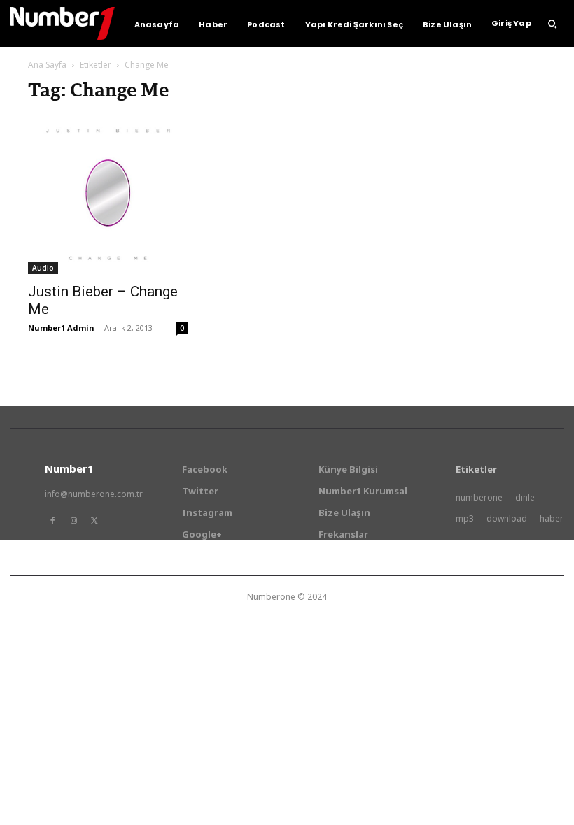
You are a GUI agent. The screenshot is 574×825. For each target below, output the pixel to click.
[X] (94, 521)
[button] (552, 24)
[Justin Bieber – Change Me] (108, 194)
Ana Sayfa (47, 65)
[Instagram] (73, 521)
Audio (43, 268)
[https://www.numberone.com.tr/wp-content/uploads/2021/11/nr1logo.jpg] (62, 23)
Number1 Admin (61, 327)
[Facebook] (52, 521)
